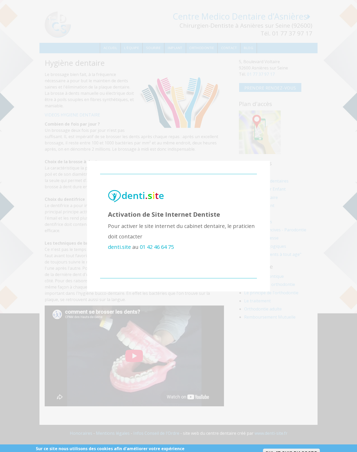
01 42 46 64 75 (157, 246)
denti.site (119, 246)
